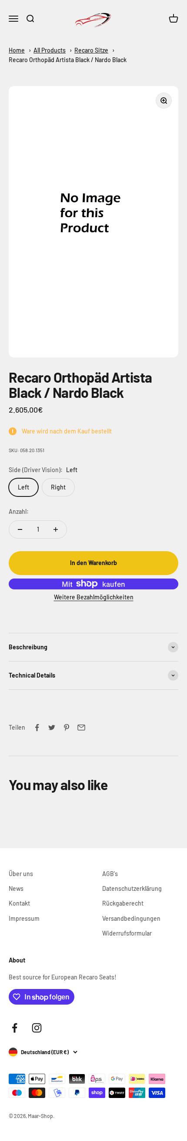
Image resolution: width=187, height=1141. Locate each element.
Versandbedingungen (131, 918)
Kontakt (19, 903)
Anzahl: (19, 511)
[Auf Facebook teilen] (37, 727)
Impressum (24, 918)
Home (17, 50)
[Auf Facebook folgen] (14, 1028)
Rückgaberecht (123, 903)
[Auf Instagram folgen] (37, 1028)
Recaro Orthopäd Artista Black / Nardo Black (68, 59)
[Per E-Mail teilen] (81, 727)
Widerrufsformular (127, 933)
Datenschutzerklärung (132, 888)
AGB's (110, 873)
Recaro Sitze (91, 50)
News (16, 888)
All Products (49, 50)
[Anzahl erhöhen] (56, 529)
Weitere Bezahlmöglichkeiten (94, 597)
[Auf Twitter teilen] (51, 727)
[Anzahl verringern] (20, 529)
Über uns (21, 873)
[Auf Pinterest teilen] (66, 727)
